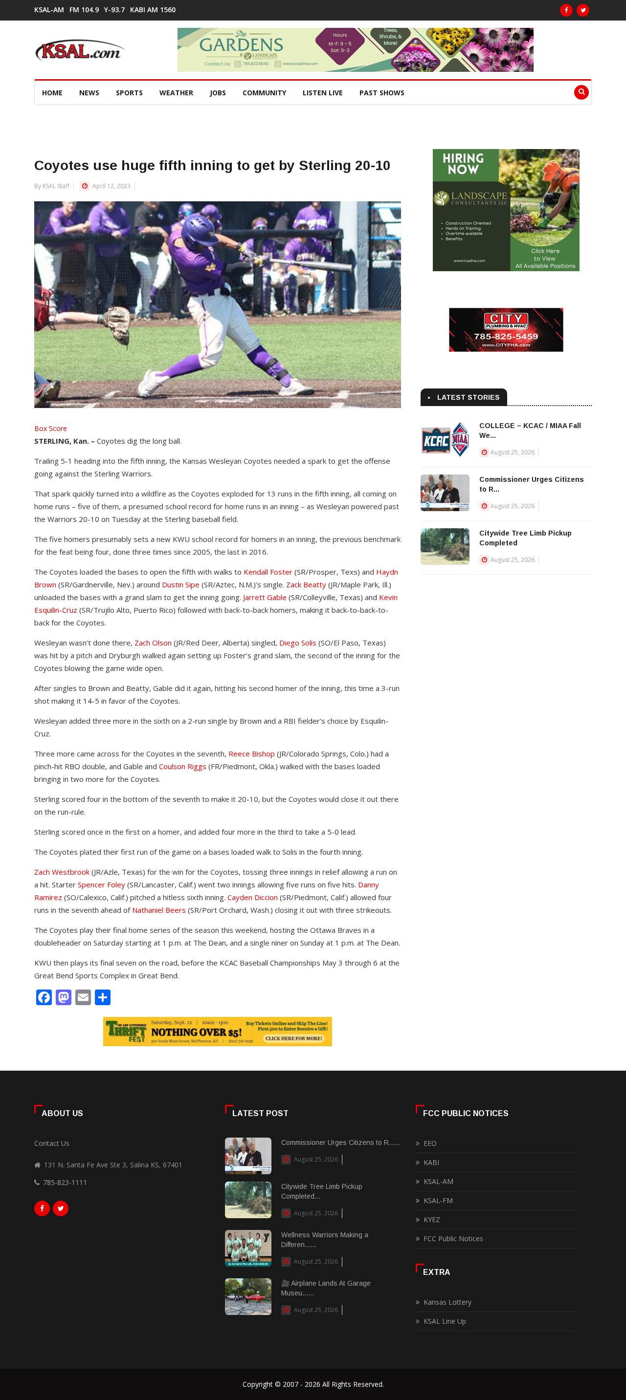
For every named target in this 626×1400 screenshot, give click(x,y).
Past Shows (381, 92)
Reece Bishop (251, 753)
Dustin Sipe (181, 584)
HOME (52, 92)
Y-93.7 (114, 10)
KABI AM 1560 (153, 10)
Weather (176, 92)
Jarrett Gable (265, 597)
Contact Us (51, 1143)
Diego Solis (297, 642)
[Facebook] (566, 10)
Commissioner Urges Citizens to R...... (341, 1142)
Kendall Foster (268, 572)
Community (264, 92)
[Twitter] (583, 10)
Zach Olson (153, 642)
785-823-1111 (65, 1182)
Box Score (50, 428)
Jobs (218, 92)
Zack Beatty (306, 584)
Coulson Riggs (182, 766)
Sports (129, 92)
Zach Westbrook (61, 872)
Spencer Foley (101, 884)
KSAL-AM (49, 10)
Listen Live (323, 92)
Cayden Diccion (252, 897)
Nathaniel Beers (159, 910)
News (89, 92)
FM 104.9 (84, 10)
